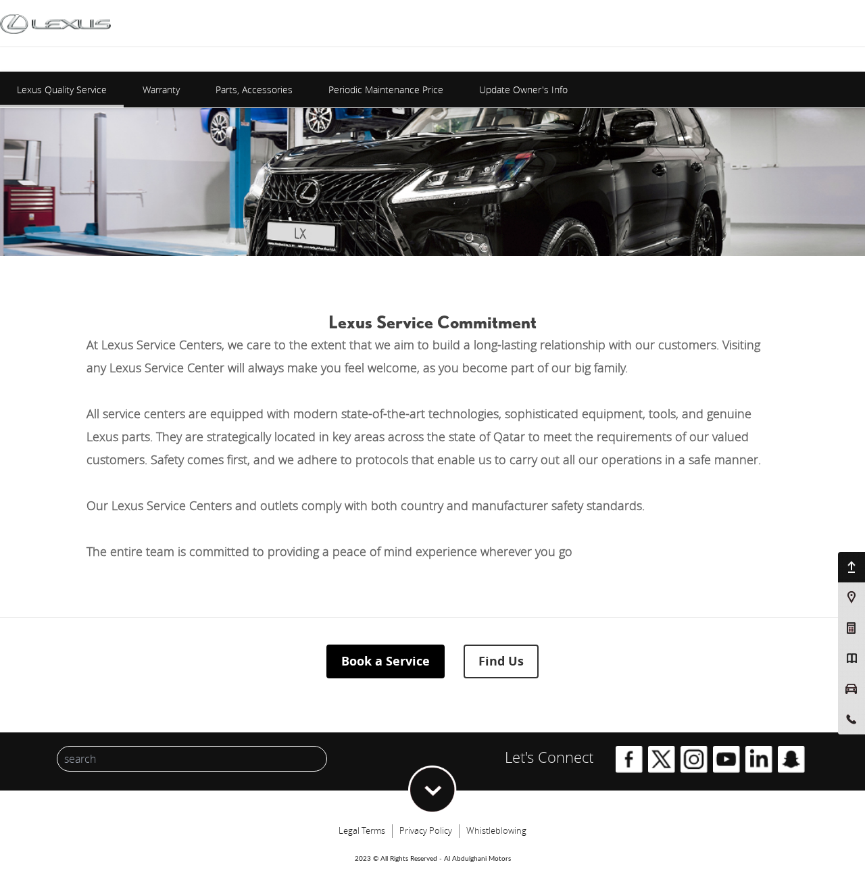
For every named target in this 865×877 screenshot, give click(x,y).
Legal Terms (362, 830)
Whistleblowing (496, 830)
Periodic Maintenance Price (385, 89)
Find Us (501, 661)
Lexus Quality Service (62, 89)
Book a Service (385, 661)
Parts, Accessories (254, 89)
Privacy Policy (425, 830)
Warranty (161, 89)
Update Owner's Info (523, 89)
